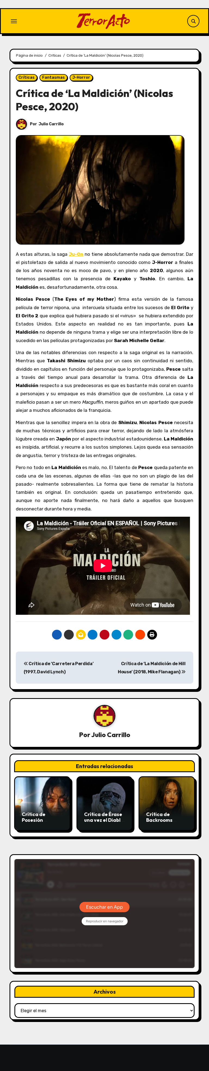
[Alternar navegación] (14, 21)
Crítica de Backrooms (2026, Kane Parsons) (160, 823)
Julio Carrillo (51, 124)
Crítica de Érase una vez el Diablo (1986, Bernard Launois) (104, 823)
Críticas (27, 77)
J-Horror (81, 77)
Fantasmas (53, 77)
